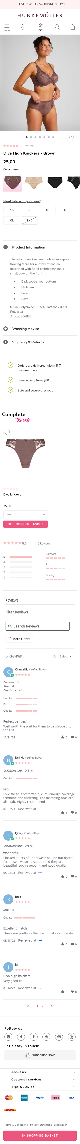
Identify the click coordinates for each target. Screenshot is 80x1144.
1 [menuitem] (37, 1006)
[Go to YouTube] (46, 1037)
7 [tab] (53, 137)
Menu (7, 30)
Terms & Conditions (16, 1125)
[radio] (17, 557)
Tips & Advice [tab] (22, 1087)
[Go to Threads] (72, 1037)
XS (12, 210)
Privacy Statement (41, 1125)
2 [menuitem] (43, 1006)
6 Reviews (27, 146)
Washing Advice (25, 328)
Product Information (28, 247)
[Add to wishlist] (7, 432)
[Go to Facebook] (34, 1037)
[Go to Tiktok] (21, 1037)
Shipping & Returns (28, 342)
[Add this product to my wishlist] (71, 138)
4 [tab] (40, 137)
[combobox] (62, 656)
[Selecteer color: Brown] (12, 182)
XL (12, 221)
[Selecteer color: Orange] (33, 182)
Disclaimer (60, 1125)
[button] (63, 737)
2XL (29, 221)
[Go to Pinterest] (59, 1037)
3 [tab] (35, 137)
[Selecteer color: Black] (55, 183)
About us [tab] (18, 1072)
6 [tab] (49, 137)
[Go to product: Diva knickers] (25, 477)
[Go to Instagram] (8, 1037)
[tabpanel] (40, 83)
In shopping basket (40, 1136)
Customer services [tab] (26, 1079)
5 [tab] (44, 137)
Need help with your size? (21, 201)
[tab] (40, 247)
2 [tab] (31, 137)
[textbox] (73, 658)
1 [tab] (26, 137)
